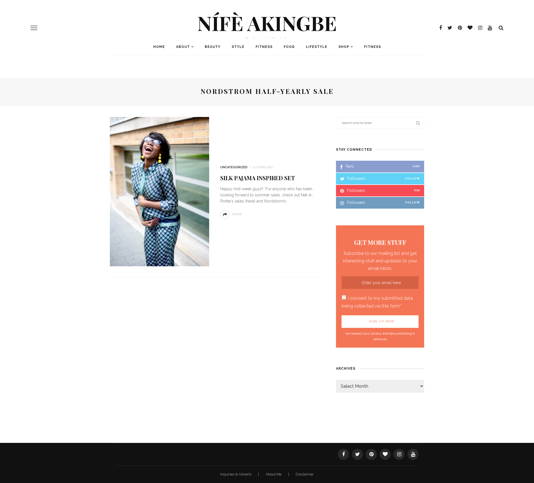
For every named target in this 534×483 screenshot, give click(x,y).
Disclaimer (305, 474)
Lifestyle (316, 47)
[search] (501, 28)
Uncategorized (234, 167)
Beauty (213, 47)
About (183, 47)
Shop (343, 47)
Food (289, 47)
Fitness (264, 47)
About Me (274, 474)
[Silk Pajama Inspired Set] (159, 191)
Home (159, 47)
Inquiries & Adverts (236, 474)
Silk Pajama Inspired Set (257, 178)
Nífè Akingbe (267, 22)
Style (238, 47)
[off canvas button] (34, 28)
